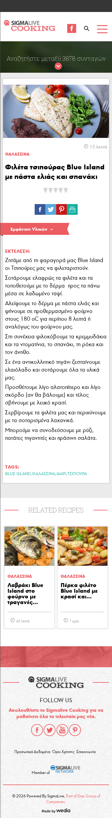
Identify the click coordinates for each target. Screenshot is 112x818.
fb (40, 208)
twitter (50, 730)
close (58, 66)
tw (50, 208)
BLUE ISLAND (18, 473)
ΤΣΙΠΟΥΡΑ (77, 473)
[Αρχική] (29, 29)
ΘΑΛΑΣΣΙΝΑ (43, 473)
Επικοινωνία (86, 751)
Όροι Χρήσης (63, 751)
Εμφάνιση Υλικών (28, 229)
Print (72, 208)
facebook (37, 730)
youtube (62, 730)
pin (61, 208)
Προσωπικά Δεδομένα (32, 751)
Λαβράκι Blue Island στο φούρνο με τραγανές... (25, 594)
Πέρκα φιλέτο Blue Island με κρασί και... (79, 591)
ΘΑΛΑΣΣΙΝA (17, 154)
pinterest (75, 730)
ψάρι (61, 473)
